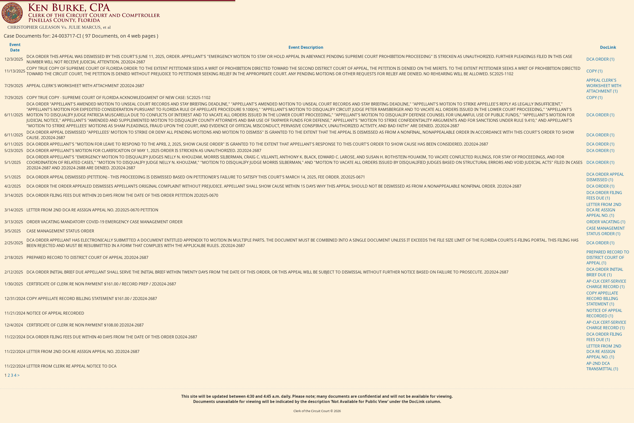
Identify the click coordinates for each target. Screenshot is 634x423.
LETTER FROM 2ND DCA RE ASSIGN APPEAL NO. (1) (603, 210)
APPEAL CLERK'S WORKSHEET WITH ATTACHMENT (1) (603, 85)
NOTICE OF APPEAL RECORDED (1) (604, 313)
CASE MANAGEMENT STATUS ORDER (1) (605, 230)
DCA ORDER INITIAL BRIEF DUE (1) (604, 272)
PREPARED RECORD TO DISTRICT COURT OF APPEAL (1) (607, 257)
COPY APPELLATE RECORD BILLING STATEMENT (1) (602, 298)
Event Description (306, 47)
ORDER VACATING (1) (605, 221)
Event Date (15, 47)
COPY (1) (594, 71)
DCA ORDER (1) (600, 59)
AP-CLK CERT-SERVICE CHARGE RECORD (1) (606, 283)
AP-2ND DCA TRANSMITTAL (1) (602, 366)
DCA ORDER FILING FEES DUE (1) (604, 195)
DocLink (608, 47)
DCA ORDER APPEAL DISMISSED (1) (605, 177)
